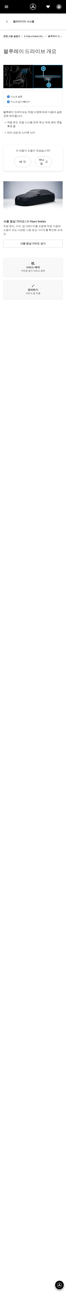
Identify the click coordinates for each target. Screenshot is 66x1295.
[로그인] (58, 7)
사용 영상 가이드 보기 (33, 243)
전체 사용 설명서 (11, 36)
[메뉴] (6, 7)
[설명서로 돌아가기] (8, 21)
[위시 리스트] (48, 6)
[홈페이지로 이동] (33, 6)
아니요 (41, 161)
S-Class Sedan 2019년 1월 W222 (34, 36)
